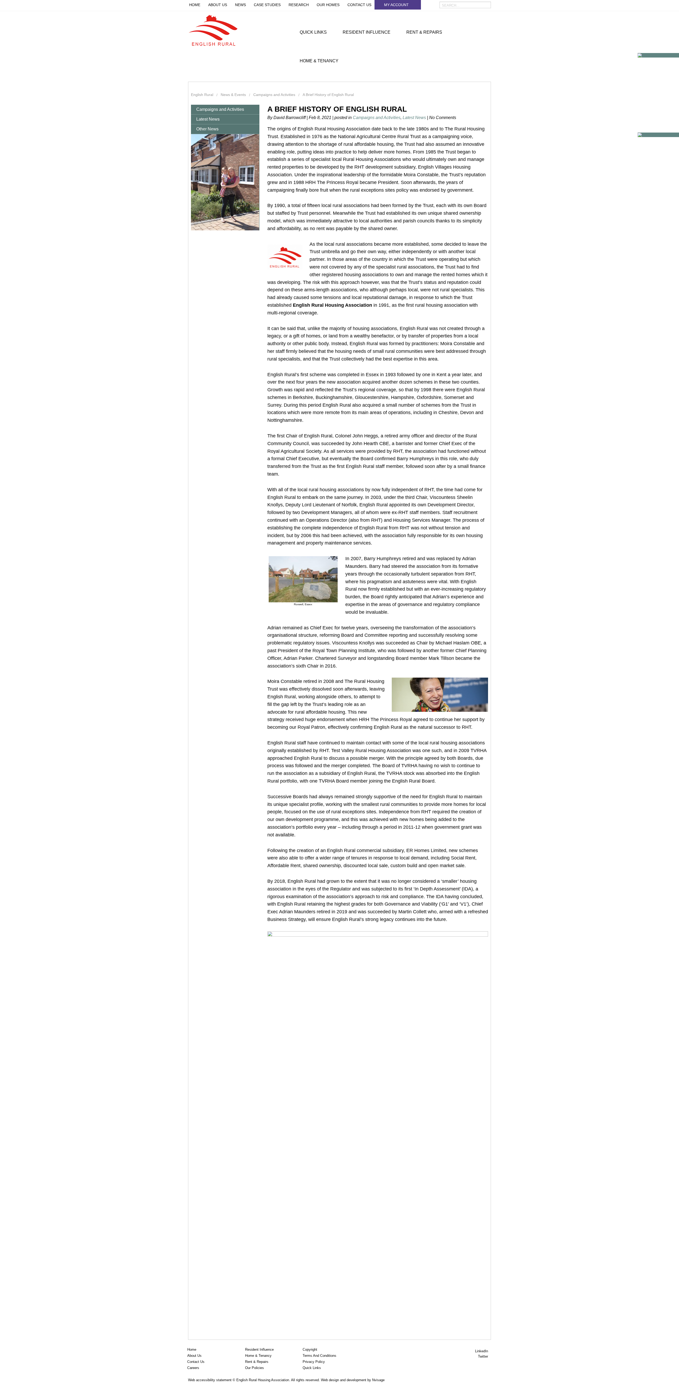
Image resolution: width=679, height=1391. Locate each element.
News (240, 5)
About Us (217, 5)
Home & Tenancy (319, 61)
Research (299, 5)
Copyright (310, 1349)
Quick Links (313, 32)
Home (194, 5)
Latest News (208, 119)
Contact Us (359, 5)
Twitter (483, 1356)
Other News (207, 129)
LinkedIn (482, 1351)
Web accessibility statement (210, 1380)
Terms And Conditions (319, 1355)
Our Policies (254, 1368)
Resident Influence (366, 32)
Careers (193, 1368)
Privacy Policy (314, 1361)
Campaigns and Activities (220, 109)
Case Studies (267, 5)
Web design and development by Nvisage (353, 1380)
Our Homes (328, 5)
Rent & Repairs (424, 32)
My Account (396, 5)
